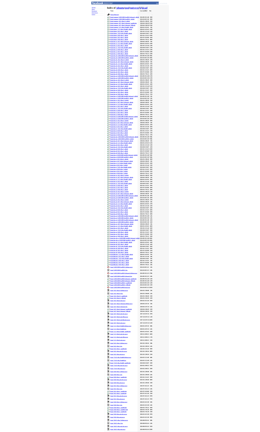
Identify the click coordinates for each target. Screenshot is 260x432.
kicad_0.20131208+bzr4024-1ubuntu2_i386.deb (122, 281)
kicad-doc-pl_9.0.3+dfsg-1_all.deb (119, 212)
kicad (144, 7)
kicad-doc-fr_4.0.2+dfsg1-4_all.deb (119, 120)
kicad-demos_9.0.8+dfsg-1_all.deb (119, 39)
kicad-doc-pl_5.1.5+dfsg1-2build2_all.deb (121, 204)
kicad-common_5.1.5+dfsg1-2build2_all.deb (121, 27)
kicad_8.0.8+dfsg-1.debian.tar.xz (118, 371)
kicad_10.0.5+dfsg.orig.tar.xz (117, 429)
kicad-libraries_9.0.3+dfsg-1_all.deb (119, 262)
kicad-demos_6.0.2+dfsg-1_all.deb (119, 31)
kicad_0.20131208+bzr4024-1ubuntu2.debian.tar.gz (123, 273)
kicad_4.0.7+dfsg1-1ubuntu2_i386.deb (120, 311)
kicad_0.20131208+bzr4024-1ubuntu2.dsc (121, 276)
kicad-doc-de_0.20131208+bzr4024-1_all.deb (121, 58)
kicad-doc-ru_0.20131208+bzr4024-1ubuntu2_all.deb (124, 220)
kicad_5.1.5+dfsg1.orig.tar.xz (117, 340)
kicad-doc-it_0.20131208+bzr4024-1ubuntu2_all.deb (124, 155)
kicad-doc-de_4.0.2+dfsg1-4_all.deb (119, 60)
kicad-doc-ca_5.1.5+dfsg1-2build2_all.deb (121, 43)
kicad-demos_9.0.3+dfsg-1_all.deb (119, 37)
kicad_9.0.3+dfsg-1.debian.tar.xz (118, 386)
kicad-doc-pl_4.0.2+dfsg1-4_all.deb (119, 199)
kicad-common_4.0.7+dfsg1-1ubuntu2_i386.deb (122, 25)
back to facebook (161, 3)
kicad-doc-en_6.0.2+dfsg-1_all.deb (119, 86)
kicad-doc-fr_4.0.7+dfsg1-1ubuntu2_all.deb (121, 122)
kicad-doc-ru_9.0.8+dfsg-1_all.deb (119, 236)
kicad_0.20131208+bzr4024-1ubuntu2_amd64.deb (123, 279)
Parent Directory (114, 14)
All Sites (94, 7)
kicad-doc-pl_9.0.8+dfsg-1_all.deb (119, 214)
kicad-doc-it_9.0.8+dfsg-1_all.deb (119, 173)
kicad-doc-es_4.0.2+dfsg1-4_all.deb (119, 100)
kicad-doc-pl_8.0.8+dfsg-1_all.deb (119, 210)
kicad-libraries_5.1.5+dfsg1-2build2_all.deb (121, 254)
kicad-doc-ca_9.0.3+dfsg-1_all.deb (119, 51)
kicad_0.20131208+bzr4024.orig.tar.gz (120, 287)
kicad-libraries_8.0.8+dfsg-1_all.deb (119, 260)
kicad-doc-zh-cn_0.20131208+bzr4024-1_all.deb (122, 240)
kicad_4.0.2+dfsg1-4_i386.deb (118, 298)
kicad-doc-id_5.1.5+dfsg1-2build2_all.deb (121, 143)
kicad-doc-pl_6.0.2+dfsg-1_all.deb (119, 206)
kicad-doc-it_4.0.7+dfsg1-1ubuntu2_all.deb (121, 161)
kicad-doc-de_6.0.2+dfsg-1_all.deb (119, 66)
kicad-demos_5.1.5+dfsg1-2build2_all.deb (121, 29)
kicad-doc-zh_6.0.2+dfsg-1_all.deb (119, 244)
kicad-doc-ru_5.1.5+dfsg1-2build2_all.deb (121, 226)
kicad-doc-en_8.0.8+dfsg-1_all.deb (119, 90)
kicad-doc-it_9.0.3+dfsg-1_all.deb (119, 171)
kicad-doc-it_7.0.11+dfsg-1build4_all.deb (121, 167)
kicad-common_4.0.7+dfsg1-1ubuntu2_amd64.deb (123, 23)
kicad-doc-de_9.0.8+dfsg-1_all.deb (119, 74)
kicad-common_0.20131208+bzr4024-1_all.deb (122, 19)
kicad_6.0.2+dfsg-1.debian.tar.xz (118, 343)
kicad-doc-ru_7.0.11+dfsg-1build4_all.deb (121, 230)
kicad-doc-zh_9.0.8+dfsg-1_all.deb (119, 252)
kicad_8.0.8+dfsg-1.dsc (116, 374)
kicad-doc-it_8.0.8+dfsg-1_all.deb (119, 169)
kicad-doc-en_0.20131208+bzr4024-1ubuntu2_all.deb (124, 76)
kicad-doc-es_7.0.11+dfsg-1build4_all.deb (121, 108)
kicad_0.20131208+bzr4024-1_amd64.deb (121, 283)
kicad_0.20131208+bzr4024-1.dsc (119, 270)
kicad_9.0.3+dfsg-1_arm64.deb (118, 393)
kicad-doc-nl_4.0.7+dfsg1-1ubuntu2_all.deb (121, 193)
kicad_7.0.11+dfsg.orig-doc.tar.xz (118, 365)
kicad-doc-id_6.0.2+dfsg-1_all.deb (119, 145)
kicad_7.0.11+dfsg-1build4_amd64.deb (120, 363)
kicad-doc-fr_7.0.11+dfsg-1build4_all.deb (121, 128)
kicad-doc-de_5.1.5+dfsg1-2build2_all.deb (121, 64)
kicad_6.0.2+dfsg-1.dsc (116, 346)
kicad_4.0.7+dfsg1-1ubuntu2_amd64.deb (121, 309)
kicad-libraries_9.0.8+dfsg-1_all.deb (119, 264)
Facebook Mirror (100, 5)
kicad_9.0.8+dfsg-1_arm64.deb (118, 411)
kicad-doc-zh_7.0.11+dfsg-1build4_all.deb (121, 246)
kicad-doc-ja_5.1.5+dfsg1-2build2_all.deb (121, 179)
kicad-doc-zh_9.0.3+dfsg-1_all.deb (119, 250)
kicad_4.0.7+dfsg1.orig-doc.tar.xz (119, 314)
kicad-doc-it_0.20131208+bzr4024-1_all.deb (121, 157)
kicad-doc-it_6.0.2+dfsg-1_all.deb (119, 165)
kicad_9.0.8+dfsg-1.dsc (116, 405)
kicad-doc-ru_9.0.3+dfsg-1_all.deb (119, 234)
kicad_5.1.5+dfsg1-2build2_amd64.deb (120, 331)
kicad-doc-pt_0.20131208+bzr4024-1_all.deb (121, 218)
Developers (94, 11)
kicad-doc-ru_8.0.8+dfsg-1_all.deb (119, 232)
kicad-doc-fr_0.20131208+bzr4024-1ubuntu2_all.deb (124, 116)
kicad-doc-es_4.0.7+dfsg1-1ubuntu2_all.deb (121, 102)
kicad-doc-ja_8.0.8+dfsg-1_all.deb (119, 185)
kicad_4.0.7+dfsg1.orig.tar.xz (117, 323)
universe (134, 7)
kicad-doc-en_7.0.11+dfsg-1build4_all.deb (121, 88)
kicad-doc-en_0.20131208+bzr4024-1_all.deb (121, 78)
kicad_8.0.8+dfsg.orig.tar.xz (117, 383)
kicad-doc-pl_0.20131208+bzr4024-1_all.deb (121, 197)
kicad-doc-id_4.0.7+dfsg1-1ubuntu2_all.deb (121, 141)
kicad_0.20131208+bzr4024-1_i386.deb (120, 285)
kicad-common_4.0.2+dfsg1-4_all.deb (120, 21)
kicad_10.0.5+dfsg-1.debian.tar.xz (119, 420)
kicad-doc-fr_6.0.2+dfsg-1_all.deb (119, 126)
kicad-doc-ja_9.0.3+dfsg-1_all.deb (119, 187)
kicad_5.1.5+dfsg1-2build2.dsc (118, 329)
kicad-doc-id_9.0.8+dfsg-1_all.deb (119, 153)
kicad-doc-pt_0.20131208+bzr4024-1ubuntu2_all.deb (124, 216)
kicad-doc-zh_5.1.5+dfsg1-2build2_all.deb (121, 242)
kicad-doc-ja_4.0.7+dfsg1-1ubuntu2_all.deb (121, 177)
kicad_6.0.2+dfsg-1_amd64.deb (118, 349)
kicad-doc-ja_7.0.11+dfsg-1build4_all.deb (121, 183)
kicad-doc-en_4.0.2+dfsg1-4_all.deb (119, 80)
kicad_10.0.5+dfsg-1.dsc (116, 423)
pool (127, 7)
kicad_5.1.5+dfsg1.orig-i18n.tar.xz (119, 337)
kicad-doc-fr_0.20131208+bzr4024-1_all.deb (121, 118)
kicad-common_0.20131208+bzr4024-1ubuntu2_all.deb (124, 17)
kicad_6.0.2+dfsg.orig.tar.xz (117, 354)
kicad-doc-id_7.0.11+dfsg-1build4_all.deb (121, 147)
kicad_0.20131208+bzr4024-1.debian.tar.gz (121, 267)
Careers (93, 14)
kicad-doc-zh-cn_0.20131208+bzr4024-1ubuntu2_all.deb (125, 238)
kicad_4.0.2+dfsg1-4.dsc (116, 293)
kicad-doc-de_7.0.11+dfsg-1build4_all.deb (121, 68)
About (93, 9)
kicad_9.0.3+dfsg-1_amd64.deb (118, 391)
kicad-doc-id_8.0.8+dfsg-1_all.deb (119, 149)
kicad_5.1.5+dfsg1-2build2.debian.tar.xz (120, 326)
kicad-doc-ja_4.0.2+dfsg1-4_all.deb (119, 175)
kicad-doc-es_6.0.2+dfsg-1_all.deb (119, 106)
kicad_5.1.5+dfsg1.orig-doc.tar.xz (119, 334)
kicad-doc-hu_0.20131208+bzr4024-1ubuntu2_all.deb (124, 137)
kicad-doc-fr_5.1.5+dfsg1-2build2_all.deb (121, 124)
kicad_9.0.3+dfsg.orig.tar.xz (117, 399)
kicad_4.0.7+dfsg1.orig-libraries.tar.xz (120, 320)
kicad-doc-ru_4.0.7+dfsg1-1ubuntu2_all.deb (121, 224)
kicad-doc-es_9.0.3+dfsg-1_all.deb (119, 112)
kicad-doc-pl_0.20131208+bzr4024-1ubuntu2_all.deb (124, 195)
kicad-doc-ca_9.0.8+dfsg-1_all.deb (119, 53)
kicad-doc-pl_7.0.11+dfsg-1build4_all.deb (121, 208)
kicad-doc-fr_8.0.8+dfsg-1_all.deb (119, 131)
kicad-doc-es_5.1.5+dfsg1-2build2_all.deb (121, 104)
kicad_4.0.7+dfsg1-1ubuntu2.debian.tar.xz (121, 303)
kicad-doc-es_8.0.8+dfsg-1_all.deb (119, 110)
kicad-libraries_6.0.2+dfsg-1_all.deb (119, 256)
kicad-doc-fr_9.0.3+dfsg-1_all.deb (119, 133)
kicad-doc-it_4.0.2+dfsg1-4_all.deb (119, 159)
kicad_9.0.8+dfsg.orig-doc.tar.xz (118, 414)
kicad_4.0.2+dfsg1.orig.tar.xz (117, 300)
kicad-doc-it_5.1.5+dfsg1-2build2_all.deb (121, 163)
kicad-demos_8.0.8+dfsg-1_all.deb (119, 35)
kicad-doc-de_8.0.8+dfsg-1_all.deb (119, 70)
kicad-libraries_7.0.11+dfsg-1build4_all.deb (121, 258)
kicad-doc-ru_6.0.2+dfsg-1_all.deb (119, 228)
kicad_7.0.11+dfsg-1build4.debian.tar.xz (120, 357)
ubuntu (120, 7)
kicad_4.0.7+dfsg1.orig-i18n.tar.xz (119, 317)
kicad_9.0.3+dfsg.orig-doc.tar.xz (118, 396)
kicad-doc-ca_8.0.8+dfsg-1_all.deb (119, 49)
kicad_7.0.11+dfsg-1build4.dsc (118, 360)
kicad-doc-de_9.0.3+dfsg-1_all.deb (119, 72)
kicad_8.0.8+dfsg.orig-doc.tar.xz (118, 379)
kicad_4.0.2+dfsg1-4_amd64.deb (118, 296)
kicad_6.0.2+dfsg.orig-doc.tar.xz (118, 351)
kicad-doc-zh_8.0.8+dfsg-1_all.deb (119, 248)
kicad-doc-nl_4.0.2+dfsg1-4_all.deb (119, 191)
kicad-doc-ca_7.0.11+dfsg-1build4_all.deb (121, 47)
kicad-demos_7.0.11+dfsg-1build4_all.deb (121, 33)
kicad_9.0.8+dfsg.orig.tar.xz (117, 417)
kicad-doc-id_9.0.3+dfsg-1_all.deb (119, 151)
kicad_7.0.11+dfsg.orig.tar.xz (117, 368)
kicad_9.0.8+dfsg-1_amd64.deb (118, 407)
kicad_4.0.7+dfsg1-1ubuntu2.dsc (118, 306)
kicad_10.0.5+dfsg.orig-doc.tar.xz (119, 426)
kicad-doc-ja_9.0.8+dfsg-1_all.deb (119, 189)
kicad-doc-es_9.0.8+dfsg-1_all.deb (119, 114)
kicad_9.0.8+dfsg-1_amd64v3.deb (119, 409)
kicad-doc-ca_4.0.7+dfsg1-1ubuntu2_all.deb (121, 41)
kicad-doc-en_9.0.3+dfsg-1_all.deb (119, 92)
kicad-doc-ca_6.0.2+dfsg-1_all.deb (119, 45)
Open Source (95, 12)
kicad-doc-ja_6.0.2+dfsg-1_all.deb (119, 181)
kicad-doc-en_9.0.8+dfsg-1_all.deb (119, 94)
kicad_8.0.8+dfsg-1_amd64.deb (118, 377)
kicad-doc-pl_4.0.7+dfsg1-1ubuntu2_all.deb (121, 202)
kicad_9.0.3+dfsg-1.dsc (116, 389)
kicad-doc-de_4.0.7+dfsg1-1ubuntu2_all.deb (121, 62)
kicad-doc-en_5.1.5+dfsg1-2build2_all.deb (121, 84)
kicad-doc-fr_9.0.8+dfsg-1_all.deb (119, 135)
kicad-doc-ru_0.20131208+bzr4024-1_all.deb (121, 222)
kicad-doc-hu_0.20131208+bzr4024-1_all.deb (122, 139)
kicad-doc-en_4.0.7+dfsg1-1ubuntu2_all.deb (121, 82)
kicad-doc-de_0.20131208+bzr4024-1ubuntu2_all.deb (124, 55)
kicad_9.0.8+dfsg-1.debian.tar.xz (118, 402)
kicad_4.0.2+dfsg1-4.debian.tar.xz (119, 290)
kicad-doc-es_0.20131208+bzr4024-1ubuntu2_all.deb (124, 96)
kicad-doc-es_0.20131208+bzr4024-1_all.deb (121, 98)
